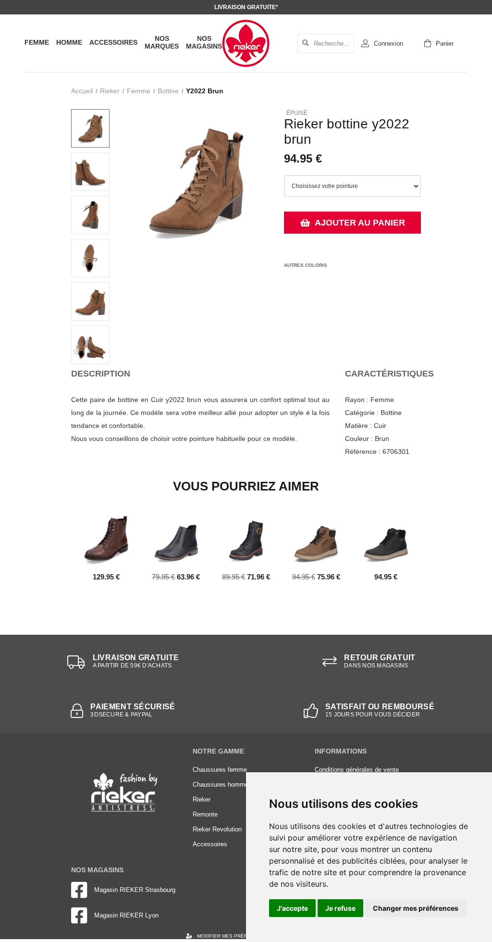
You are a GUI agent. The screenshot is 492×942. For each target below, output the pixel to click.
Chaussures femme (220, 769)
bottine (168, 91)
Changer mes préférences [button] (415, 908)
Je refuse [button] (340, 908)
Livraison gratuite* (246, 7)
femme (138, 91)
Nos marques (162, 42)
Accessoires (113, 42)
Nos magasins (204, 42)
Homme (69, 42)
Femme (37, 42)
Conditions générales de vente (357, 769)
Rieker (110, 91)
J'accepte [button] (292, 908)
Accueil (82, 91)
